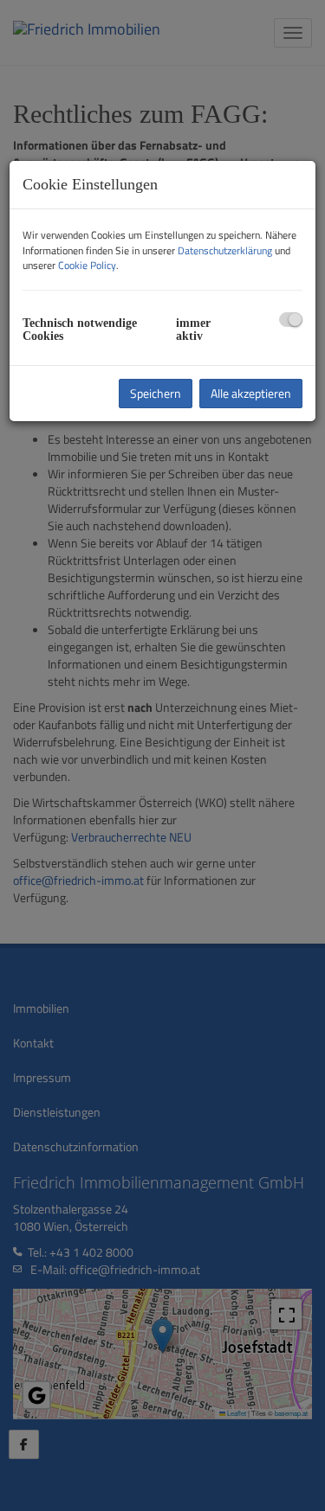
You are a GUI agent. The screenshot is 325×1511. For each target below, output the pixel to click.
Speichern (155, 393)
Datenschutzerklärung (225, 250)
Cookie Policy (87, 265)
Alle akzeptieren (251, 393)
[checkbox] (290, 319)
